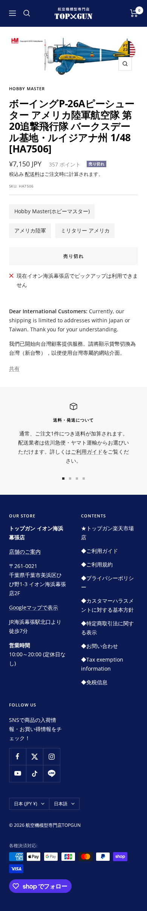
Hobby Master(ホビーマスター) (52, 211)
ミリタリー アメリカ (85, 230)
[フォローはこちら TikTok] (34, 773)
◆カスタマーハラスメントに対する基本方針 (107, 605)
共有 (14, 368)
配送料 (32, 174)
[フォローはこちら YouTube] (17, 773)
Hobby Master (27, 88)
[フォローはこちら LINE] (51, 773)
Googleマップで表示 (33, 607)
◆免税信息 (94, 682)
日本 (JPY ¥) (25, 803)
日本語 (60, 803)
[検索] (26, 13)
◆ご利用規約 (97, 564)
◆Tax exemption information (102, 664)
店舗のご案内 (25, 551)
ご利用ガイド (87, 451)
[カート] (134, 13)
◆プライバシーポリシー (107, 582)
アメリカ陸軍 (30, 230)
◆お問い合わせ (99, 645)
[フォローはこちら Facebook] (17, 756)
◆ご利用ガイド (99, 550)
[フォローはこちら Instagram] (51, 756)
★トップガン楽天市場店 (107, 533)
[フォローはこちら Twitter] (34, 756)
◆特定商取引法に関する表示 (107, 628)
